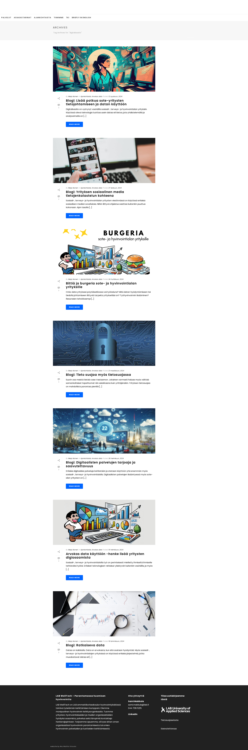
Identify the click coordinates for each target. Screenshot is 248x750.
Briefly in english (81, 17)
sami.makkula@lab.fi (138, 704)
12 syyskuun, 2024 (115, 96)
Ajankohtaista (42, 17)
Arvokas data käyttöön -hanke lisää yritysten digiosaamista (105, 556)
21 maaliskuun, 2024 (116, 371)
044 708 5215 (135, 708)
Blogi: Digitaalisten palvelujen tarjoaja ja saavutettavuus (100, 464)
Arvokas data (97, 96)
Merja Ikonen (73, 96)
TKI (67, 17)
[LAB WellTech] (7, 7)
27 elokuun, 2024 (115, 188)
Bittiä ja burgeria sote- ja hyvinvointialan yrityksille (101, 285)
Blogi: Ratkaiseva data (85, 645)
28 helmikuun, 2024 (116, 458)
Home (190, 37)
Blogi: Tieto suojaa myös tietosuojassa (98, 375)
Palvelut (6, 17)
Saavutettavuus (169, 728)
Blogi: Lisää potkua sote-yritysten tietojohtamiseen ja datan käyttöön (96, 102)
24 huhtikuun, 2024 (116, 279)
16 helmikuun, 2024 (116, 550)
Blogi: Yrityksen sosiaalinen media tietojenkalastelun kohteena (95, 194)
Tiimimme (58, 17)
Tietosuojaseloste (170, 720)
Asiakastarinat (22, 17)
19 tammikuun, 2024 (116, 641)
